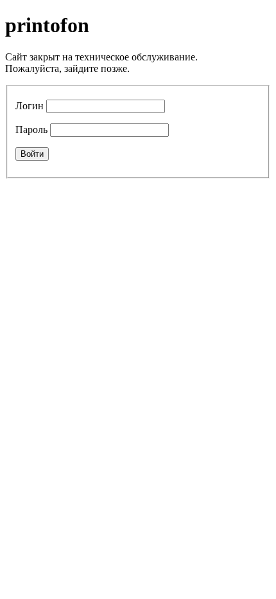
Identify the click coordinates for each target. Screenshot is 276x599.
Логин (29, 105)
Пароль (31, 129)
